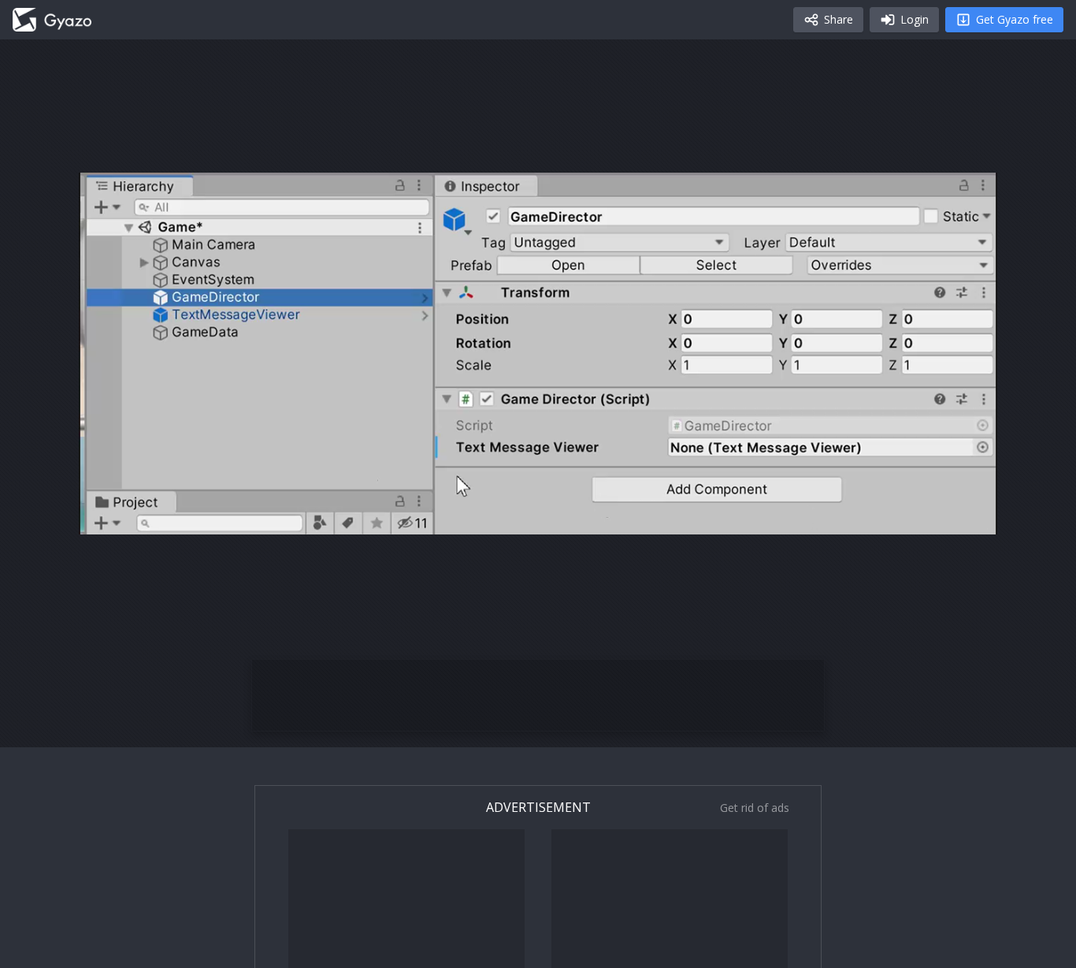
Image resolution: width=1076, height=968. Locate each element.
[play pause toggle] (107, 516)
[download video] (893, 516)
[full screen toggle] (969, 516)
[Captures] (52, 19)
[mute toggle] (145, 516)
